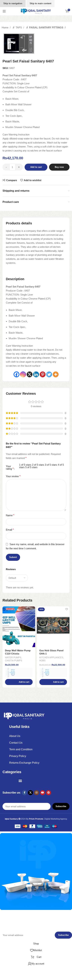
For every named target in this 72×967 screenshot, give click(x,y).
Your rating (10, 467)
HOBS (42, 660)
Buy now (59, 167)
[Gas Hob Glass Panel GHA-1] (53, 626)
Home (5, 27)
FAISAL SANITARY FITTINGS (46, 27)
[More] (56, 374)
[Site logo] (36, 11)
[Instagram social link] (36, 792)
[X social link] (30, 792)
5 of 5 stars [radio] (31, 467)
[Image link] (24, 715)
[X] (29, 374)
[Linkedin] (36, 374)
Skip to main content (40, 3)
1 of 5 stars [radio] (25, 464)
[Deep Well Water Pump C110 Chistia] (19, 626)
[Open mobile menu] (4, 11)
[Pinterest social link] (48, 792)
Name (10, 515)
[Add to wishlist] (32, 609)
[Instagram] (23, 374)
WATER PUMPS (13, 657)
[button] (19, 682)
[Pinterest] (43, 374)
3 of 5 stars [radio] (51, 464)
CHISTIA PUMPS (13, 660)
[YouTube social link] (42, 792)
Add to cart (36, 167)
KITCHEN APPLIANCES (51, 657)
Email (10, 529)
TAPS (19, 27)
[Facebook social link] (24, 792)
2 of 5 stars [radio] (38, 464)
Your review (13, 476)
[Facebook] (16, 374)
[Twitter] (49, 374)
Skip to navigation (12, 3)
